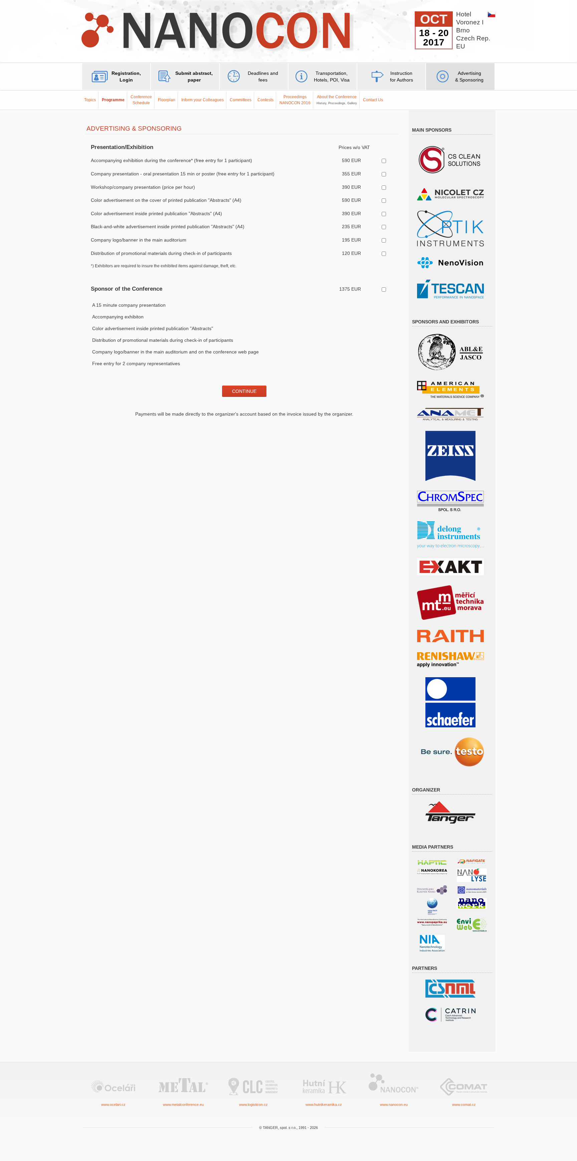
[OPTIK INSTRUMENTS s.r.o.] (450, 228)
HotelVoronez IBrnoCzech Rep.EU (473, 30)
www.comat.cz (464, 1105)
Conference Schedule (141, 100)
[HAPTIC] (432, 861)
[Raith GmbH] (450, 635)
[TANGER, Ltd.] (450, 812)
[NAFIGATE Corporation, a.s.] (472, 861)
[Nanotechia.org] (432, 942)
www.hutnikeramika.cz (324, 1105)
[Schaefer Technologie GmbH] (450, 701)
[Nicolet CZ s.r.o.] (450, 193)
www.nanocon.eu (394, 1105)
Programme (113, 100)
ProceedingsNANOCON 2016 (295, 100)
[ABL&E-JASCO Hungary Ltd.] (450, 351)
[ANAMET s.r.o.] (450, 413)
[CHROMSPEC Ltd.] (450, 500)
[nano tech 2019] (432, 905)
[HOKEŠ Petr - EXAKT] (450, 566)
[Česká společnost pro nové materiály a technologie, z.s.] (450, 988)
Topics (90, 100)
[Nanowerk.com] (472, 903)
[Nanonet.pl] (432, 889)
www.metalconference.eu (183, 1105)
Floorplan (166, 100)
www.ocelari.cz (113, 1105)
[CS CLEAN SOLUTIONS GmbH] (450, 159)
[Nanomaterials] (472, 889)
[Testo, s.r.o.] (450, 751)
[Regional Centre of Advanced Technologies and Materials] (450, 1014)
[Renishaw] (450, 659)
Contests (265, 100)
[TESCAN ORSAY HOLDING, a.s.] (450, 288)
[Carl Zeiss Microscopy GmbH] (450, 455)
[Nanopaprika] (432, 921)
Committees (240, 100)
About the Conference (337, 100)
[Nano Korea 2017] (432, 871)
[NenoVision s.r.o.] (450, 262)
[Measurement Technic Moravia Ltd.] (450, 602)
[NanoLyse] (472, 874)
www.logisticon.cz (253, 1105)
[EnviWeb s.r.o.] (472, 924)
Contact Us (373, 100)
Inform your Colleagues (202, 100)
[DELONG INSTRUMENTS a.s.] (450, 534)
